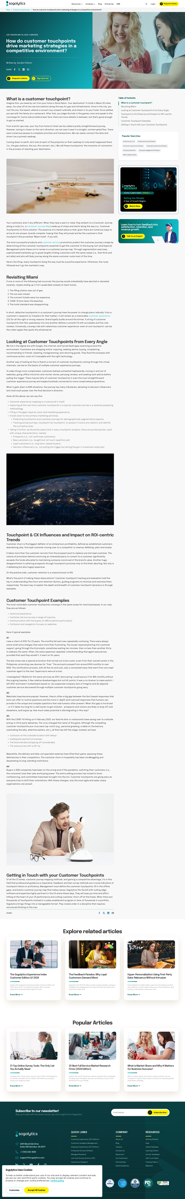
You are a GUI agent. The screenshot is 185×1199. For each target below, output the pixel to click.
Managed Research (78, 1154)
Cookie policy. (57, 1181)
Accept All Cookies (36, 1190)
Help (147, 1143)
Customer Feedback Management (84, 1143)
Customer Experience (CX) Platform (85, 1139)
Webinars (149, 1166)
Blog (100, 4)
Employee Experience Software (157, 146)
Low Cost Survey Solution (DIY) (83, 1158)
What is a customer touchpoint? (136, 103)
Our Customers (122, 1158)
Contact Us (120, 1151)
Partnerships (121, 1162)
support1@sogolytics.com (32, 1158)
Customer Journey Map (38, 226)
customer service (51, 242)
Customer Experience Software (133, 146)
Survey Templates (153, 1154)
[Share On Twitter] (19, 70)
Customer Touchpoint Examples (136, 121)
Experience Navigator (79, 1162)
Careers (119, 1147)
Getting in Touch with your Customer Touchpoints (144, 125)
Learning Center (152, 1151)
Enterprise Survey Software (146, 141)
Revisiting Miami (128, 107)
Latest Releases (152, 1147)
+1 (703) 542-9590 (28, 1152)
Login (153, 4)
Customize (14, 1190)
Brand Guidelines (122, 1166)
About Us (119, 1139)
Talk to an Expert (152, 1158)
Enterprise (109, 4)
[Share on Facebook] (14, 70)
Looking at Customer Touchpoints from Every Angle (145, 110)
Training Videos (151, 1162)
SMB (118, 4)
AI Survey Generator (129, 150)
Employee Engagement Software (149, 150)
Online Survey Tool (129, 141)
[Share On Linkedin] (23, 70)
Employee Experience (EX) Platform (85, 1147)
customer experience (99, 316)
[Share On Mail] (28, 70)
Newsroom (120, 1154)
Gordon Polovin (24, 63)
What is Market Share (129, 155)
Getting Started (152, 1139)
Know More (15, 995)
